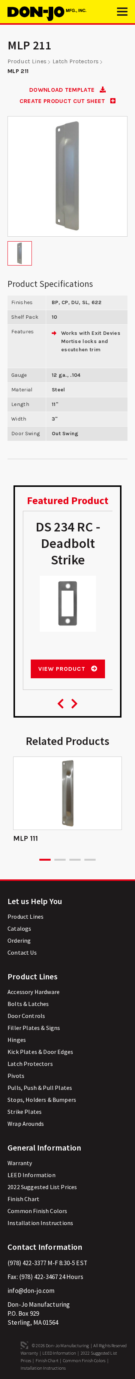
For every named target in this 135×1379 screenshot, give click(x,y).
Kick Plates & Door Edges (40, 1051)
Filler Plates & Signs (34, 1027)
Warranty (20, 1163)
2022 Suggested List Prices (42, 1187)
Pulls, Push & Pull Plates (40, 1087)
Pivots (16, 1075)
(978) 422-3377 (27, 1263)
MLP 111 (25, 838)
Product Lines (27, 61)
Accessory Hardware (34, 991)
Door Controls (26, 1015)
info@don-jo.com (31, 1290)
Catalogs (19, 928)
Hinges (17, 1039)
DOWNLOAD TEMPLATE (62, 89)
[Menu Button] (122, 14)
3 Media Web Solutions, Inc (24, 1345)
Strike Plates (25, 1111)
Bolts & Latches (28, 1003)
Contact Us (22, 952)
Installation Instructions (40, 1223)
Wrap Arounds (26, 1123)
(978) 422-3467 (38, 1277)
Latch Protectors (75, 61)
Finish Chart (23, 1199)
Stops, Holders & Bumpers (42, 1099)
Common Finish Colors (37, 1211)
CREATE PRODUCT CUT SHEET (63, 100)
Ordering (19, 940)
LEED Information (32, 1175)
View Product (62, 668)
